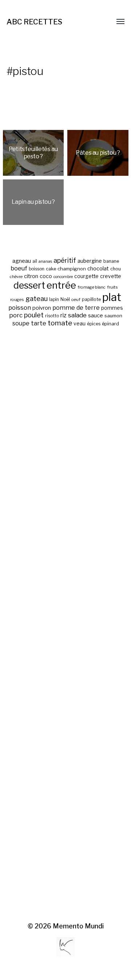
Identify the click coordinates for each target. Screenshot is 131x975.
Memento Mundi (78, 926)
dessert (29, 285)
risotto (52, 315)
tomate (60, 323)
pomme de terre (76, 307)
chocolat (98, 268)
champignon (71, 269)
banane (111, 261)
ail (34, 261)
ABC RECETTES (34, 21)
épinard (110, 323)
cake (51, 269)
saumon (113, 315)
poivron (41, 308)
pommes (112, 308)
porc (16, 315)
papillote (91, 299)
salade (77, 315)
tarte (38, 323)
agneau (21, 260)
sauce (95, 315)
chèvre (16, 276)
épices (93, 323)
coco (46, 276)
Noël (65, 299)
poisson (19, 307)
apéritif (64, 260)
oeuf (75, 299)
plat (111, 297)
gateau (36, 298)
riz (63, 315)
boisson (36, 269)
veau (80, 323)
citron (31, 276)
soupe (20, 323)
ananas (45, 261)
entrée (61, 285)
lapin (54, 299)
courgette (86, 276)
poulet (34, 315)
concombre (63, 276)
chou (115, 269)
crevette (110, 276)
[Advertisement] (65, 625)
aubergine (90, 261)
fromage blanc (92, 287)
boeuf (19, 268)
